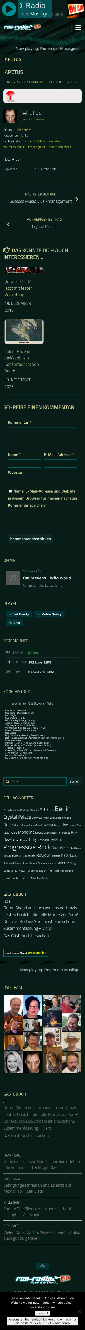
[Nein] (79, 1311)
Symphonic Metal (14, 870)
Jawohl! (42, 1313)
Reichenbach (28, 855)
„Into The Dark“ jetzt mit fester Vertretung (18, 288)
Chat (16, 623)
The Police (53, 870)
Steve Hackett (29, 863)
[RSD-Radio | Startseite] (28, 27)
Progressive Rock (27, 847)
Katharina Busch (34, 825)
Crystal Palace (17, 817)
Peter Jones (64, 832)
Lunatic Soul (75, 825)
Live (64, 824)
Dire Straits (55, 817)
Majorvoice (10, 832)
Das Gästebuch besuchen (26, 929)
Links (24, 135)
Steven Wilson (47, 863)
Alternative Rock (16, 810)
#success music (13, 147)
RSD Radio (69, 856)
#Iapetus (54, 141)
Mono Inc (26, 832)
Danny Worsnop (40, 817)
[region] (42, 946)
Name (14, 454)
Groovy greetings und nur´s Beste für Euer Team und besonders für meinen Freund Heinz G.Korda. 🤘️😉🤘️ (41, 914)
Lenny (57, 825)
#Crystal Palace (35, 141)
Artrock (47, 809)
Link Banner (23, 130)
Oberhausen (50, 832)
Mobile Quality (51, 614)
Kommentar (19, 422)
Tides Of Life (66, 870)
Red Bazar (75, 848)
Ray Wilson (61, 848)
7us (5, 810)
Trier (33, 878)
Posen (15, 840)
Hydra (22, 825)
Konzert (48, 825)
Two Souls (42, 878)
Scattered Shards (12, 863)
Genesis (10, 824)
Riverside (55, 855)
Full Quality (21, 614)
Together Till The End (16, 878)
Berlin (62, 809)
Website (15, 472)
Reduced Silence (12, 855)
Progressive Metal (45, 839)
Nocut (39, 832)
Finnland (66, 817)
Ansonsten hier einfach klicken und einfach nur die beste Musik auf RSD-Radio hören (42, 1321)
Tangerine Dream (36, 870)
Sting (73, 863)
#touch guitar (36, 147)
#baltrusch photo (60, 147)
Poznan (24, 840)
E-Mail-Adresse (59, 454)
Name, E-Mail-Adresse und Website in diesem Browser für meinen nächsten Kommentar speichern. (42, 498)
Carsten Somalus (27, 82)
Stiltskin (63, 863)
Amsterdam (32, 810)
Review (43, 855)
